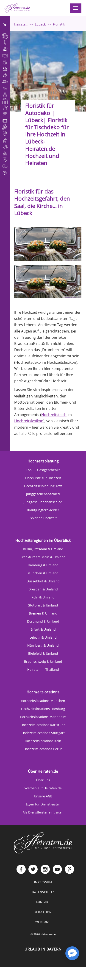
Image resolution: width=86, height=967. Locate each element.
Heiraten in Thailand (43, 669)
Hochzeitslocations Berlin (43, 749)
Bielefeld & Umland (43, 653)
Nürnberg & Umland (43, 645)
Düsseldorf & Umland (43, 581)
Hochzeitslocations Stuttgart (43, 733)
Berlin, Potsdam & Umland (43, 549)
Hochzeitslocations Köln (43, 741)
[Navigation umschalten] (75, 8)
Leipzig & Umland (43, 637)
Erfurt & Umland (43, 629)
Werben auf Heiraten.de (43, 788)
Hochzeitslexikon (28, 420)
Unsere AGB (43, 796)
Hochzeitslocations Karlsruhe (43, 725)
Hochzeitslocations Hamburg (43, 709)
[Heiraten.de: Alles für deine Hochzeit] (43, 842)
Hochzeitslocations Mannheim (43, 717)
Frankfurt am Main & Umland (43, 557)
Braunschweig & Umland (43, 661)
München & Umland (43, 573)
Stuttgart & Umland (43, 605)
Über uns (43, 780)
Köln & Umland (43, 597)
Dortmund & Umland (43, 621)
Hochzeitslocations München (43, 701)
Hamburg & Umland (43, 565)
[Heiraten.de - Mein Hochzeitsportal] (17, 8)
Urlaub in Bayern (43, 949)
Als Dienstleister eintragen (43, 812)
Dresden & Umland (43, 589)
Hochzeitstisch (54, 414)
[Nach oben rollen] (57, 956)
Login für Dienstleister (43, 804)
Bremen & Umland (43, 613)
